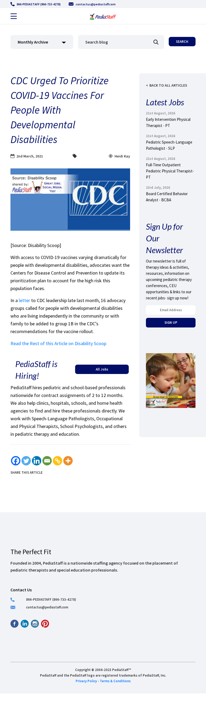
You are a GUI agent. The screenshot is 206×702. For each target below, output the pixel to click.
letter (24, 300)
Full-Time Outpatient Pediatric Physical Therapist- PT (170, 171)
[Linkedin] (36, 460)
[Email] (47, 460)
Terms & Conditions (115, 681)
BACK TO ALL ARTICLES (168, 85)
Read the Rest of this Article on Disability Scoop (58, 343)
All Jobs (102, 369)
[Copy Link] (57, 460)
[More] (68, 460)
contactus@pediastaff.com (96, 4)
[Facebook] (15, 460)
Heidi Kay (122, 156)
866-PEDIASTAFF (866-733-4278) (39, 4)
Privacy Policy (86, 681)
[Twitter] (26, 460)
